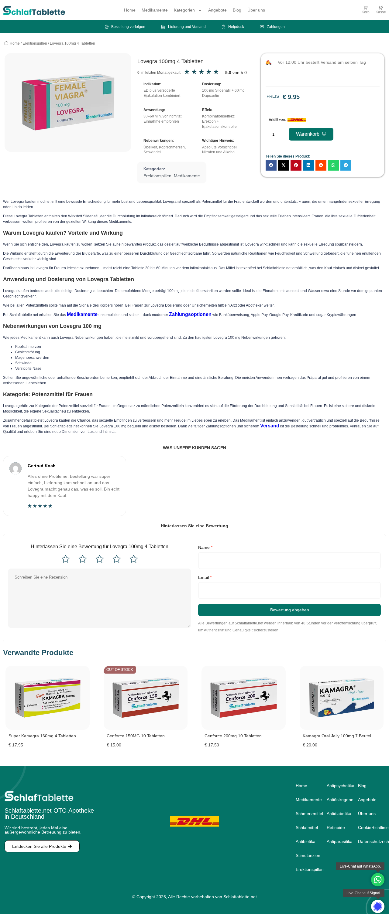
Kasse (381, 12)
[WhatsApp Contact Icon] (378, 879)
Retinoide (336, 827)
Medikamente (155, 10)
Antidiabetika (336, 813)
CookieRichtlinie (371, 827)
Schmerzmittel (305, 813)
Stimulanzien (305, 855)
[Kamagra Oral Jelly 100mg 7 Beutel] (342, 697)
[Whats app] (378, 906)
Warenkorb (307, 134)
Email (205, 577)
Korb (366, 12)
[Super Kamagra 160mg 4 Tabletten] (47, 697)
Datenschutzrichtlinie (371, 841)
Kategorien (184, 10)
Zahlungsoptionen (190, 314)
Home (130, 10)
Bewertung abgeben (289, 609)
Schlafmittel (305, 827)
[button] (271, 165)
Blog (237, 10)
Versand (269, 425)
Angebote (217, 10)
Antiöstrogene (336, 799)
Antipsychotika (336, 785)
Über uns (256, 10)
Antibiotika (305, 841)
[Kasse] (381, 7)
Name (205, 547)
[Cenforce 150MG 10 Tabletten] (146, 697)
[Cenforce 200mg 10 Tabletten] (243, 697)
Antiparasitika (336, 841)
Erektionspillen (34, 43)
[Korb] (365, 7)
